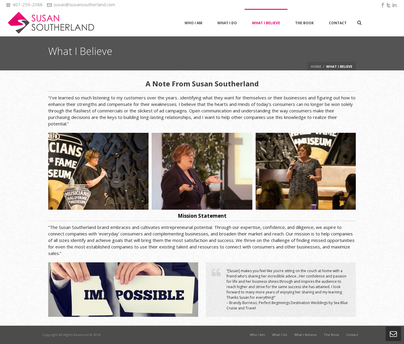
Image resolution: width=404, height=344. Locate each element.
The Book (304, 22)
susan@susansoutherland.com (84, 4)
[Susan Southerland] (50, 22)
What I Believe (266, 22)
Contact (338, 22)
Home (316, 66)
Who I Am (193, 22)
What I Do (227, 22)
